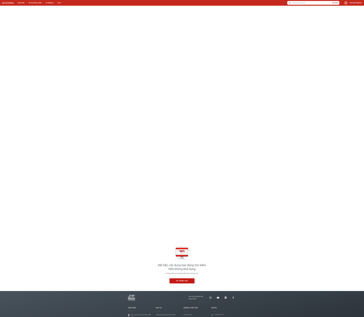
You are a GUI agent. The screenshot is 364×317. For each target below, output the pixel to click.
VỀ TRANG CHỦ (182, 281)
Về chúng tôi (187, 315)
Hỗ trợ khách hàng (35, 3)
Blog (59, 3)
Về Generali (50, 3)
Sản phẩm (21, 3)
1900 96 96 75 (219, 315)
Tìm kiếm (335, 3)
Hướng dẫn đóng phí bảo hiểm (165, 315)
